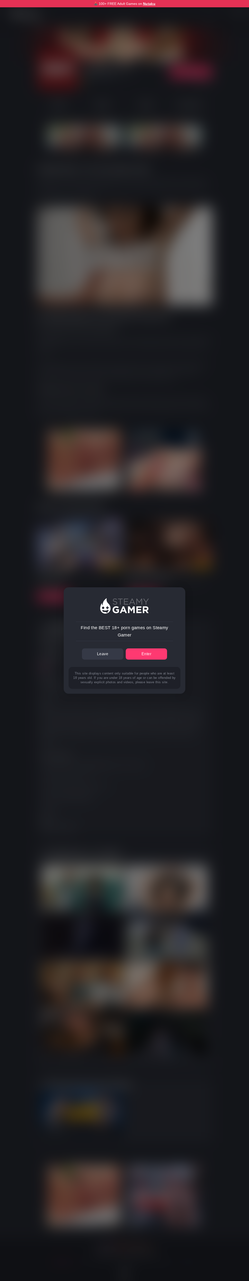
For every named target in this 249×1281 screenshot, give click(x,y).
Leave (102, 654)
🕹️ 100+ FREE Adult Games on (124, 4)
